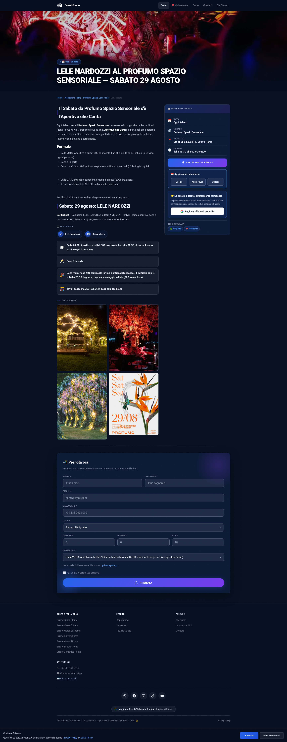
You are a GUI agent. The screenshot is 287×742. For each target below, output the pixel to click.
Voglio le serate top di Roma (83, 572)
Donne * (122, 535)
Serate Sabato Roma (67, 646)
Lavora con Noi (183, 625)
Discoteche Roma (72, 98)
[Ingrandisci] (82, 338)
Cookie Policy (86, 737)
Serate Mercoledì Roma (69, 630)
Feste (195, 5)
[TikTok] (152, 695)
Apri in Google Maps (199, 162)
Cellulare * (70, 506)
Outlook (215, 182)
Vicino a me (181, 5)
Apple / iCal (197, 182)
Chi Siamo (222, 5)
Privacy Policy (224, 720)
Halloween (121, 625)
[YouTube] (162, 695)
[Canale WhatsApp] (125, 695)
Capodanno (122, 620)
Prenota (146, 582)
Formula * (69, 550)
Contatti (207, 5)
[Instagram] (143, 695)
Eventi (163, 5)
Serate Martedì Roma (68, 625)
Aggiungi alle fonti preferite (199, 211)
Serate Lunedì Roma (67, 620)
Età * (175, 535)
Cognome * (151, 476)
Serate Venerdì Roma (67, 641)
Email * (67, 491)
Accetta (249, 735)
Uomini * (68, 535)
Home (59, 98)
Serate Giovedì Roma (67, 636)
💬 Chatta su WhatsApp (69, 673)
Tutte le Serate (123, 630)
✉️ (66, 678)
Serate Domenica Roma (69, 651)
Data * (66, 520)
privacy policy (109, 565)
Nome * (67, 476)
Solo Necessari (271, 735)
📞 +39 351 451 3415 (68, 668)
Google (179, 182)
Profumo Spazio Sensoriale (96, 98)
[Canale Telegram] (134, 695)
